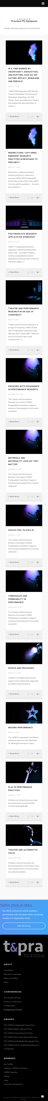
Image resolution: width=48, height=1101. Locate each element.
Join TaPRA (8, 1064)
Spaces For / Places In (21, 530)
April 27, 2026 (13, 86)
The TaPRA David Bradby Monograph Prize (21, 1041)
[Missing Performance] (24, 713)
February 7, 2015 (14, 673)
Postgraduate (9, 1006)
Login (6, 1080)
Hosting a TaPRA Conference (16, 1068)
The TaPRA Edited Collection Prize (18, 1029)
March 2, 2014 (13, 732)
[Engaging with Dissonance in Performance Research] (24, 370)
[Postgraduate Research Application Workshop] (24, 218)
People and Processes (21, 668)
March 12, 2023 (14, 167)
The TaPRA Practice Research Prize (18, 1033)
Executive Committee (12, 974)
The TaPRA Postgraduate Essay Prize (19, 1025)
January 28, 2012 (14, 858)
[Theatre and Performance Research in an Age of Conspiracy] (24, 292)
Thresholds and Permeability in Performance (17, 599)
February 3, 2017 (14, 535)
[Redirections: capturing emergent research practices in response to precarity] (24, 137)
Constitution (9, 970)
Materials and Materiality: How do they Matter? (23, 461)
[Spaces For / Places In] (24, 515)
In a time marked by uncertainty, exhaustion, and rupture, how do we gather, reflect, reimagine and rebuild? (23, 74)
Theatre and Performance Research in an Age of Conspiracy (23, 311)
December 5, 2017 (15, 469)
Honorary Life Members (13, 1084)
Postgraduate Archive (13, 1010)
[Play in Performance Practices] (24, 772)
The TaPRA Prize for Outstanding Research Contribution (21, 1047)
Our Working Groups (12, 998)
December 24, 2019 (15, 394)
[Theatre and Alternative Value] (24, 835)
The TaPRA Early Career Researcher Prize (21, 1037)
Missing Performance (20, 727)
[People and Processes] (24, 653)
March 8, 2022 (13, 242)
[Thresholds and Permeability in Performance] (24, 581)
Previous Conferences (12, 1002)
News (6, 982)
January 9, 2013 (14, 795)
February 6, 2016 (14, 607)
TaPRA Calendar (10, 1072)
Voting (6, 1076)
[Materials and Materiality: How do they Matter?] (24, 442)
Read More (14, 116)
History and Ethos (11, 978)
